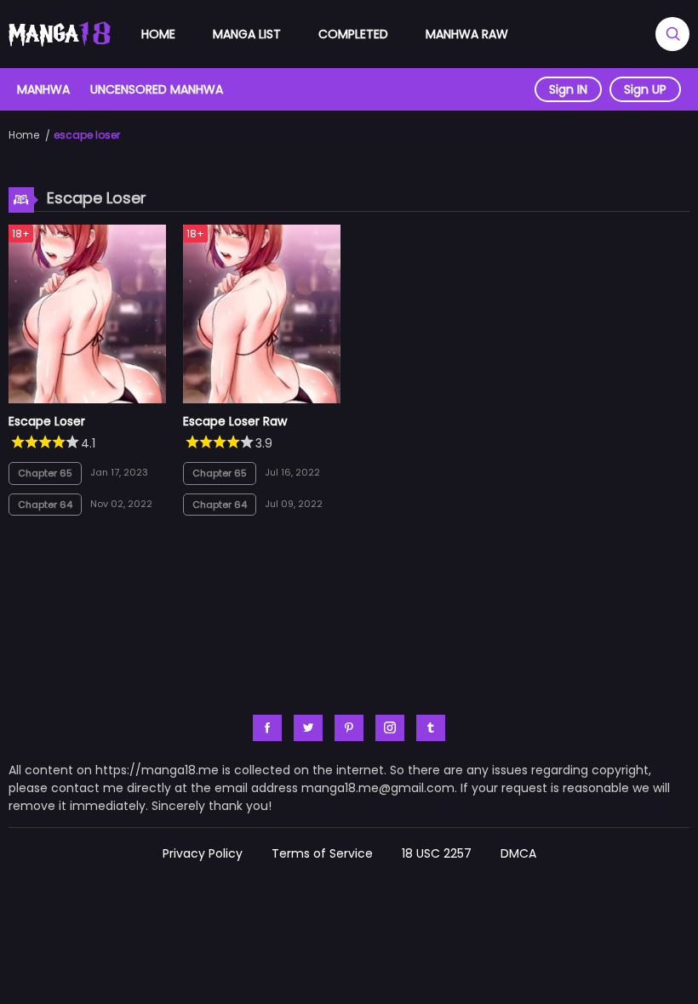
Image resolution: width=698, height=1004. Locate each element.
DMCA (518, 853)
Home (158, 34)
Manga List (247, 34)
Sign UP (645, 89)
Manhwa (43, 89)
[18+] (87, 399)
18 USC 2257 (437, 853)
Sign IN (568, 89)
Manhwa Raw (467, 34)
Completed (353, 34)
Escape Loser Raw (235, 421)
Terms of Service (322, 853)
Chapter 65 (45, 473)
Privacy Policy (203, 853)
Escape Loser (47, 421)
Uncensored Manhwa (156, 89)
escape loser (87, 135)
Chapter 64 (45, 504)
